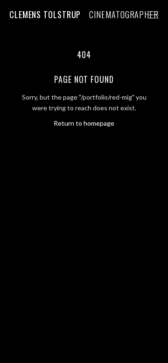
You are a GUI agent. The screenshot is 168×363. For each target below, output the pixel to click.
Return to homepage (84, 123)
